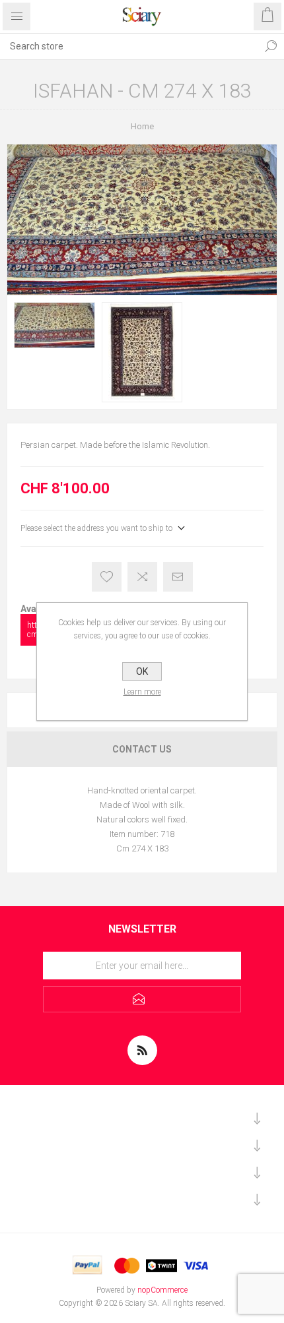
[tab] (142, 749)
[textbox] (129, 46)
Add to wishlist (107, 577)
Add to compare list (142, 577)
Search (271, 46)
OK (142, 671)
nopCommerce (162, 1290)
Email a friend (178, 577)
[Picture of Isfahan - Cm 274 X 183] (54, 325)
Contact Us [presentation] (142, 749)
